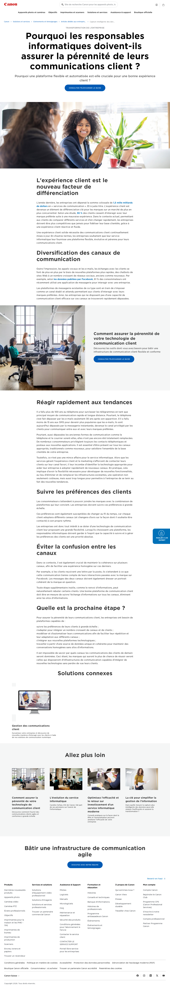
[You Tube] (163, 975)
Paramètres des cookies (110, 968)
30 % (79, 213)
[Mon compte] (156, 5)
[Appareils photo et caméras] (46, 12)
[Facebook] (137, 975)
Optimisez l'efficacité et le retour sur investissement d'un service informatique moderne (103, 804)
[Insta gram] (144, 975)
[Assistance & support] (132, 12)
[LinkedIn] (150, 975)
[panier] (163, 5)
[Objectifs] (58, 12)
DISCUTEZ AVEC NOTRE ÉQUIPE (85, 865)
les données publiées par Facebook (73, 279)
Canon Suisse (11, 976)
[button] (161, 536)
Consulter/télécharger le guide (85, 88)
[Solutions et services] (108, 12)
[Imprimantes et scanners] (85, 12)
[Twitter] (157, 975)
